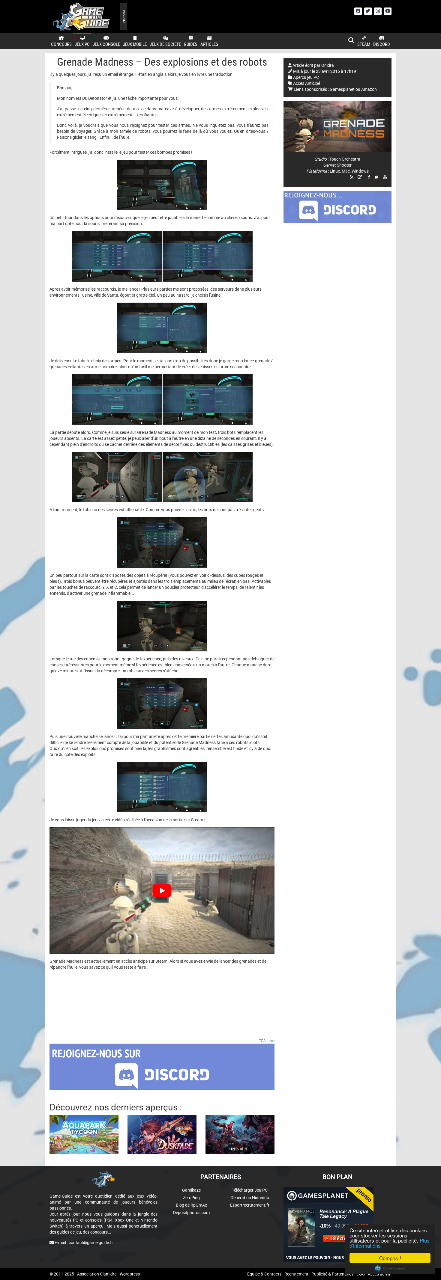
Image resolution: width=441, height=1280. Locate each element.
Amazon (369, 89)
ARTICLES (209, 44)
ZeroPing (191, 1197)
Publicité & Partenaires (332, 1274)
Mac (346, 171)
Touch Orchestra (344, 159)
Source (268, 1041)
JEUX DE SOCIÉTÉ (165, 44)
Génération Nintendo (249, 1197)
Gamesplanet (342, 89)
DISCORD (381, 44)
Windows (360, 171)
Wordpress (130, 1274)
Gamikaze (191, 1190)
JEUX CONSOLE (106, 44)
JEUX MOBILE (135, 44)
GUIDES (190, 44)
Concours (61, 44)
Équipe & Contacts (264, 1274)
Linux (335, 171)
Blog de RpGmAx (191, 1205)
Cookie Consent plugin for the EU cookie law (390, 1268)
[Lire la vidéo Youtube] (162, 890)
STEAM (363, 44)
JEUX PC (82, 44)
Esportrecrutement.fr (249, 1205)
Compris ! (390, 1258)
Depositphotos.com (191, 1212)
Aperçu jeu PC (306, 77)
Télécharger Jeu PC (250, 1190)
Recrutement (296, 1274)
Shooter (344, 165)
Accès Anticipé (306, 83)
